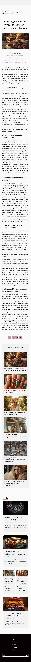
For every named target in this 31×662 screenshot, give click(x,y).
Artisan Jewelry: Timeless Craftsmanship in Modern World (14, 554)
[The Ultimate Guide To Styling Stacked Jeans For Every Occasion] (15, 604)
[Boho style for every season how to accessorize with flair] (15, 403)
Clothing (14, 644)
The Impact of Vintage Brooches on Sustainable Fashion (14, 62)
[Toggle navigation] (4, 2)
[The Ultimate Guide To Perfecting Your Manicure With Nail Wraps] (15, 381)
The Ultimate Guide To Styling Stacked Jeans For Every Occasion (14, 615)
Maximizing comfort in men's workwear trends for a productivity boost (15, 436)
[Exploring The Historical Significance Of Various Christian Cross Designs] (15, 448)
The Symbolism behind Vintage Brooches (14, 59)
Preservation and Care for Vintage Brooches (14, 60)
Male (14, 639)
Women (15, 642)
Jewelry (7, 10)
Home (2, 10)
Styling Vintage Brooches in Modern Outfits (14, 57)
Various (15, 650)
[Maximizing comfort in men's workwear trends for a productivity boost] (15, 425)
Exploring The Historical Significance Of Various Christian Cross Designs (14, 459)
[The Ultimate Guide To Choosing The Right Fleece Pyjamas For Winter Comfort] (15, 472)
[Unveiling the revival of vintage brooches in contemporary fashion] (15, 359)
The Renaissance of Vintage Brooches (14, 55)
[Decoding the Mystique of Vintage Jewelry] (15, 508)
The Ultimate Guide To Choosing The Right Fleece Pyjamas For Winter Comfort (14, 483)
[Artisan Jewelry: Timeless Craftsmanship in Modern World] (15, 542)
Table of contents (15, 53)
